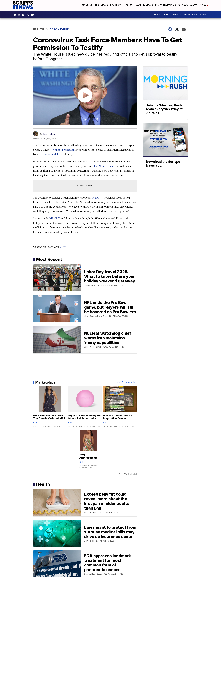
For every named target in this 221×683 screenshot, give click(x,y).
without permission (63, 149)
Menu (86, 5)
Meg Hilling (49, 134)
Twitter (95, 197)
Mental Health (190, 14)
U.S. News (101, 5)
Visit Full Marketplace (127, 382)
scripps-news (24, 15)
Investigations (165, 5)
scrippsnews (15, 15)
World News (144, 5)
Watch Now (198, 5)
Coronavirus (59, 29)
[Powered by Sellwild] (132, 474)
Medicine (177, 14)
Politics (115, 5)
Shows (183, 5)
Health (129, 5)
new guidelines (53, 154)
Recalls (203, 14)
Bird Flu (166, 14)
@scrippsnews (33, 15)
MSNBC (54, 218)
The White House (104, 166)
